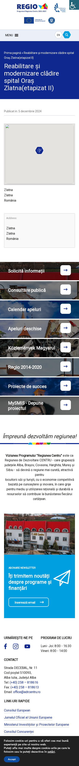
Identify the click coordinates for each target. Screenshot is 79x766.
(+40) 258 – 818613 (25, 687)
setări (51, 752)
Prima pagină (12, 52)
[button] (9, 35)
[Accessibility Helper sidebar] (74, 5)
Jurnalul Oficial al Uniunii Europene (28, 717)
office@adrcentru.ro (27, 692)
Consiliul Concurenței (19, 732)
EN (58, 35)
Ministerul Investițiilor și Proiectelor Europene (36, 724)
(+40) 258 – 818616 (24, 682)
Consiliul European (17, 710)
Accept (12, 759)
